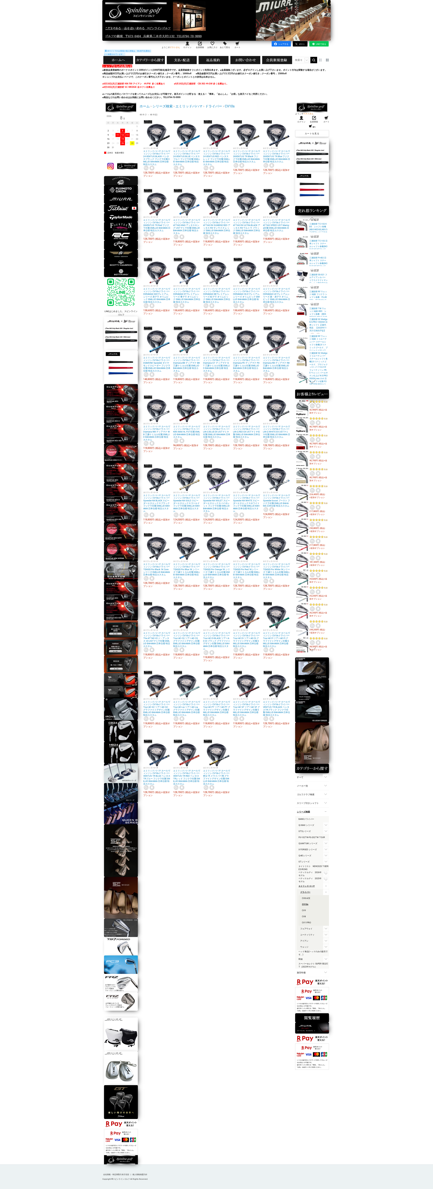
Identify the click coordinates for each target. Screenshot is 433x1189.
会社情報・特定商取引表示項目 (116, 1174)
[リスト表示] (320, 60)
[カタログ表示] (327, 60)
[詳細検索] (306, 60)
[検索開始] (313, 60)
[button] (312, 219)
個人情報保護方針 (139, 1174)
